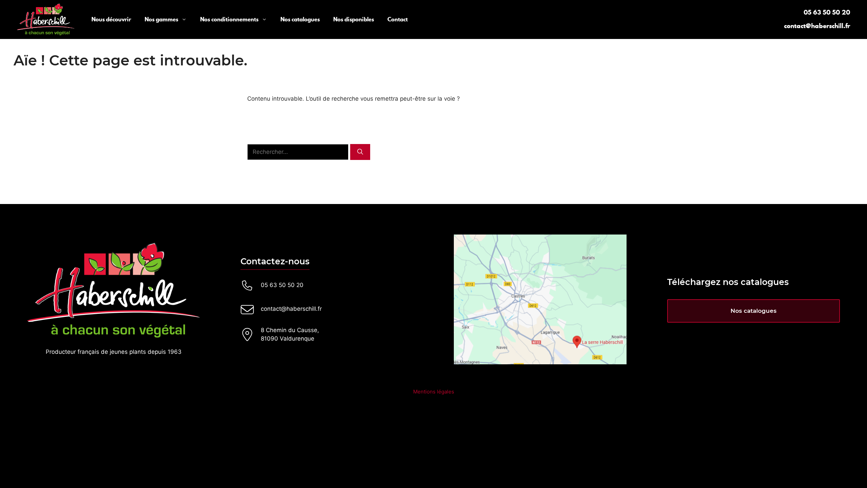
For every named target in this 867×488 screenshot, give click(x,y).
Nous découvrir (111, 19)
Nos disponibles (353, 19)
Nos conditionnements (229, 19)
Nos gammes (161, 19)
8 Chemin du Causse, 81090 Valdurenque (290, 334)
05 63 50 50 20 (827, 12)
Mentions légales (433, 391)
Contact (397, 19)
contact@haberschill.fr (817, 25)
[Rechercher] (360, 152)
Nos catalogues (300, 19)
